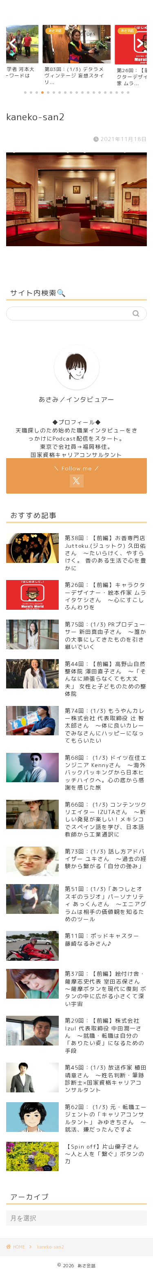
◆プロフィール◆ (76, 422)
